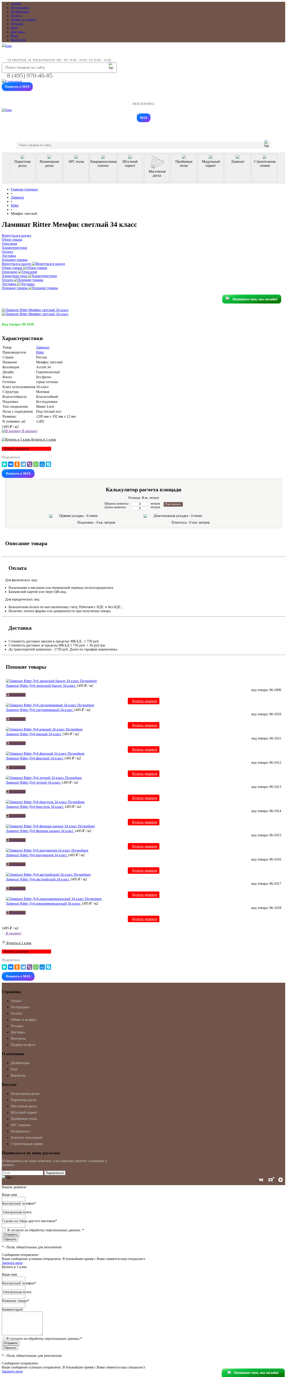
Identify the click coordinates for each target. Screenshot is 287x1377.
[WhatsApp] (36, 464)
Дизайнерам (20, 12)
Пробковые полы (24, 1119)
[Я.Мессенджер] (4, 464)
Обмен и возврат (24, 20)
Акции (16, 4)
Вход (14, 36)
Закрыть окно (12, 1263)
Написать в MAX (17, 86)
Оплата (16, 16)
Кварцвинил (20, 1131)
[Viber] (29, 464)
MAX (143, 117)
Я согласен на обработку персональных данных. (45, 1230)
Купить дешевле (144, 701)
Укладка (17, 24)
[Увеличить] (35, 310)
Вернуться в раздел (17, 264)
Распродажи (20, 8)
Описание (10, 272)
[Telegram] (23, 464)
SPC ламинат (21, 1125)
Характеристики (15, 276)
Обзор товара (12, 268)
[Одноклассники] (17, 464)
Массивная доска (24, 1106)
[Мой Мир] (42, 464)
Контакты (18, 40)
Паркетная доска (23, 1100)
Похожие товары (15, 288)
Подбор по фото (23, 1045)
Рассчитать (173, 504)
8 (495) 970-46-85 (30, 75)
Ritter (40, 352)
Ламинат (43, 347)
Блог (14, 28)
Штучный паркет (24, 1112)
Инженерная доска (25, 1093)
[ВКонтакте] (10, 464)
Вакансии (18, 1075)
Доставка (18, 32)
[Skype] (48, 464)
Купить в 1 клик (43, 439)
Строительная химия (27, 1144)
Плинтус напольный (26, 1137)
